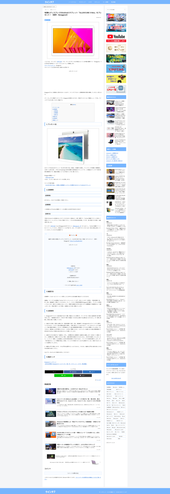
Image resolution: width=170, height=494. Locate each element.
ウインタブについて (116, 378)
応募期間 (56, 113)
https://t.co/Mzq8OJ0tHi (76, 241)
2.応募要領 (54, 109)
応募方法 (56, 114)
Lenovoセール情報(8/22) (112, 153)
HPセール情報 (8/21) (111, 155)
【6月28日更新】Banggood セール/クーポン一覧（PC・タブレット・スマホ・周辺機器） (65, 364)
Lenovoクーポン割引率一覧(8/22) (114, 161)
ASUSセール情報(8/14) (111, 157)
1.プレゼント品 (55, 107)
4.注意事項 (54, 118)
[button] (82, 375)
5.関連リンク (55, 120)
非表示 (74, 104)
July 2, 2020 (79, 285)
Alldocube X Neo (50, 177)
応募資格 (56, 111)
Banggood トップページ (50, 362)
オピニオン (48, 20)
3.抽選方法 (54, 116)
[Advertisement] (73, 81)
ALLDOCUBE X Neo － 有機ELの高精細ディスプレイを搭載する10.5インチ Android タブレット (68, 185)
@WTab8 (59, 61)
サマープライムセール (49, 65)
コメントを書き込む (73, 473)
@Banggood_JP (77, 226)
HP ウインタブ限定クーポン (113, 159)
